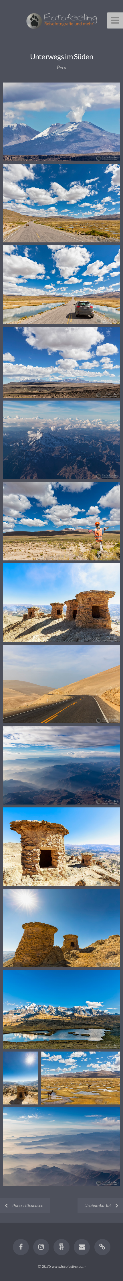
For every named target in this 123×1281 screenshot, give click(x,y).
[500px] (61, 1247)
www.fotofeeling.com (69, 1266)
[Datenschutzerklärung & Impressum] (102, 1247)
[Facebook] (21, 1247)
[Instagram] (41, 1247)
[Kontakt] (82, 1247)
